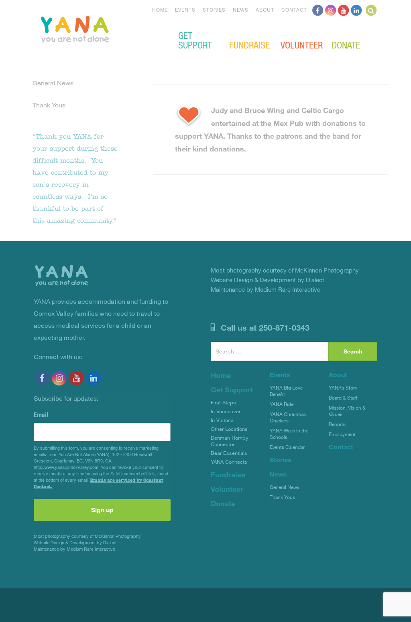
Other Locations (229, 429)
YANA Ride (281, 404)
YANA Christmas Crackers (288, 417)
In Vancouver (225, 411)
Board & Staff (343, 397)
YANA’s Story (343, 387)
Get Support (195, 40)
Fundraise (249, 44)
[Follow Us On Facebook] (317, 9)
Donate (346, 44)
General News (53, 83)
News (240, 9)
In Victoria (222, 420)
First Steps (223, 402)
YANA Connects (229, 461)
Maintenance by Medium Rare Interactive (74, 548)
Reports (337, 424)
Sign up (102, 509)
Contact (294, 9)
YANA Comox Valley (102, 28)
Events (185, 9)
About (265, 9)
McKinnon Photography (118, 536)
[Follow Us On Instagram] (330, 9)
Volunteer (302, 44)
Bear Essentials (229, 453)
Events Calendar (287, 447)
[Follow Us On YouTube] (343, 9)
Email (41, 415)
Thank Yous (49, 105)
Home (160, 9)
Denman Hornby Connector (229, 440)
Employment (342, 434)
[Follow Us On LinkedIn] (356, 9)
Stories (214, 9)
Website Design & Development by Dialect (75, 542)
